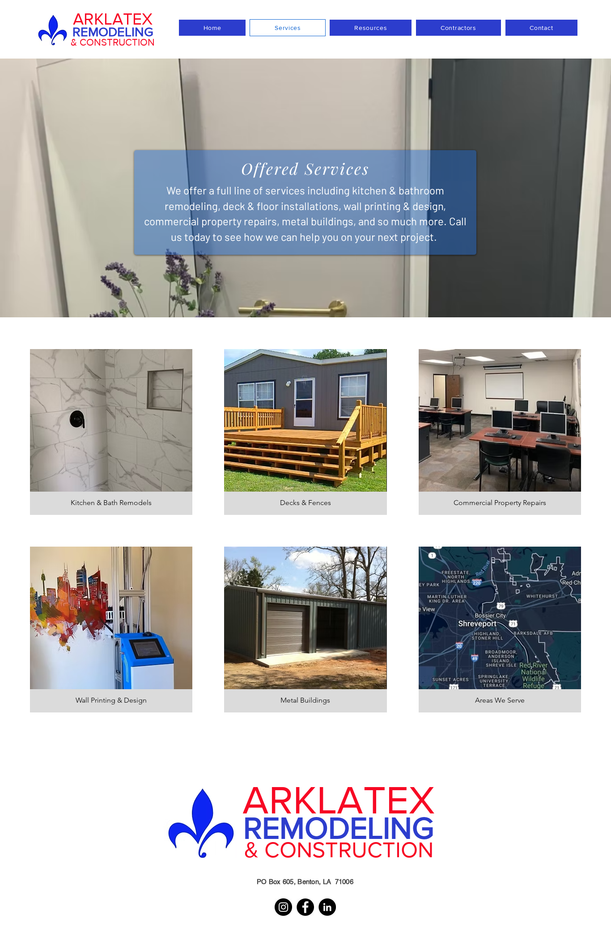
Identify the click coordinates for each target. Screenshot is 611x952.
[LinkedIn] (327, 907)
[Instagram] (283, 907)
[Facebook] (305, 907)
